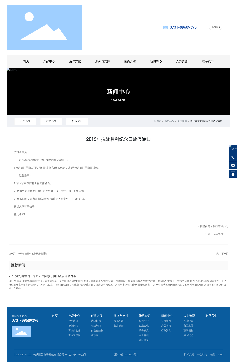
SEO (220, 354)
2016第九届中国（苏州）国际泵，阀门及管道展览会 (42, 276)
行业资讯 (77, 121)
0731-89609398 (183, 27)
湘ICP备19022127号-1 (126, 354)
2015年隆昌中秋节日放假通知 (32, 253)
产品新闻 (51, 121)
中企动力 (202, 354)
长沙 (213, 354)
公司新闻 (25, 121)
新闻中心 (118, 91)
